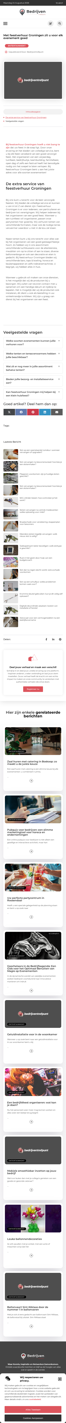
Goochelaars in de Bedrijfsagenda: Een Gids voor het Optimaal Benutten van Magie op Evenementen (31, 969)
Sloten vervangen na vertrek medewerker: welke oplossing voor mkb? (39, 511)
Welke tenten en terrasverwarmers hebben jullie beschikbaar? (33, 355)
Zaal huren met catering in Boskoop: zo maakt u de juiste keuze (32, 762)
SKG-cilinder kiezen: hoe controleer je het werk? (38, 499)
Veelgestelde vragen (15, 121)
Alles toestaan (33, 1409)
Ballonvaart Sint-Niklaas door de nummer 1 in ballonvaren (27, 1308)
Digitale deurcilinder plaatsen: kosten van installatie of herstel (39, 607)
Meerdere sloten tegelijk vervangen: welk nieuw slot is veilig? (38, 535)
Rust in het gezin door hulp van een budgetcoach (36, 559)
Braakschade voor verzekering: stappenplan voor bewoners (40, 523)
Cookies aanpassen (33, 1418)
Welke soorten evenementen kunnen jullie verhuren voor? (33, 342)
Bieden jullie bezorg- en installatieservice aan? (33, 381)
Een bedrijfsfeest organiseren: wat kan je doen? (31, 1103)
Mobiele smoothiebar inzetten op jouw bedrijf (31, 1172)
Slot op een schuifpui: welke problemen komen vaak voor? (38, 583)
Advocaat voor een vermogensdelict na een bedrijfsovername (40, 619)
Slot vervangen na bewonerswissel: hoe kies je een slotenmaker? (41, 463)
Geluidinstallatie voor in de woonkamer (32, 1034)
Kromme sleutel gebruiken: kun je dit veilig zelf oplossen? (41, 595)
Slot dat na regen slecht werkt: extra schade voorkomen (40, 571)
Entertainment (17, 46)
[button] (59, 1379)
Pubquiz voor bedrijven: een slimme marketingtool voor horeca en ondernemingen (30, 832)
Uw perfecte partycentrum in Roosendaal (25, 899)
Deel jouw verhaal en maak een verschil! (33, 667)
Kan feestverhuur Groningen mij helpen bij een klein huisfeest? (33, 394)
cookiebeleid (35, 1399)
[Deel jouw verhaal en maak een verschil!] (33, 657)
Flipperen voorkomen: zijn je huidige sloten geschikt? (39, 475)
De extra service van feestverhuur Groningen (26, 117)
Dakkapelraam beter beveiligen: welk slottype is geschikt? (41, 547)
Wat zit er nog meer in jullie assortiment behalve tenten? (33, 368)
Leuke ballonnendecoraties (24, 1239)
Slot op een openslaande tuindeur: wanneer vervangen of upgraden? (40, 451)
